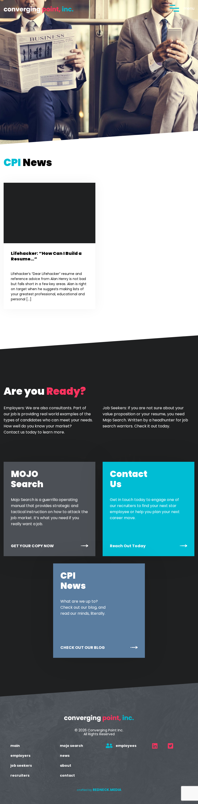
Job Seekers (21, 765)
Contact (67, 775)
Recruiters (19, 775)
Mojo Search (71, 745)
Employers (20, 755)
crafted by (99, 790)
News (65, 755)
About (65, 765)
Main (15, 745)
